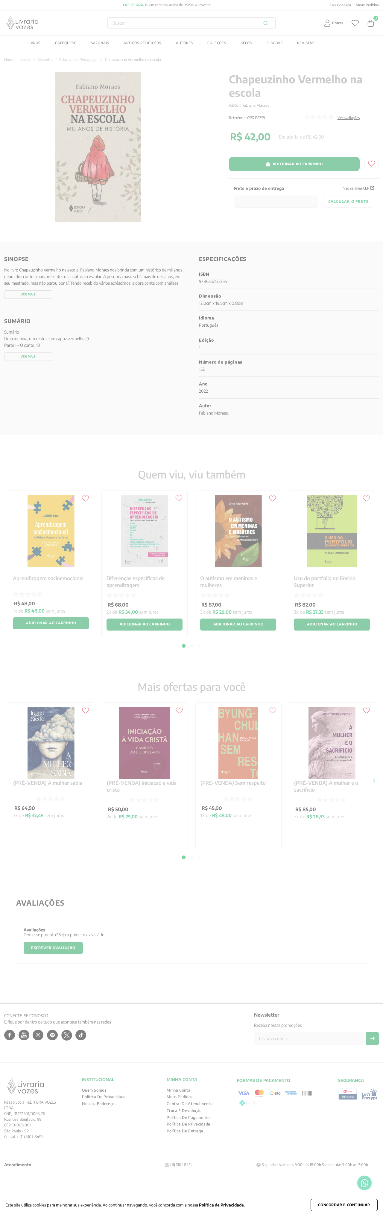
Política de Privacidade (221, 1204)
